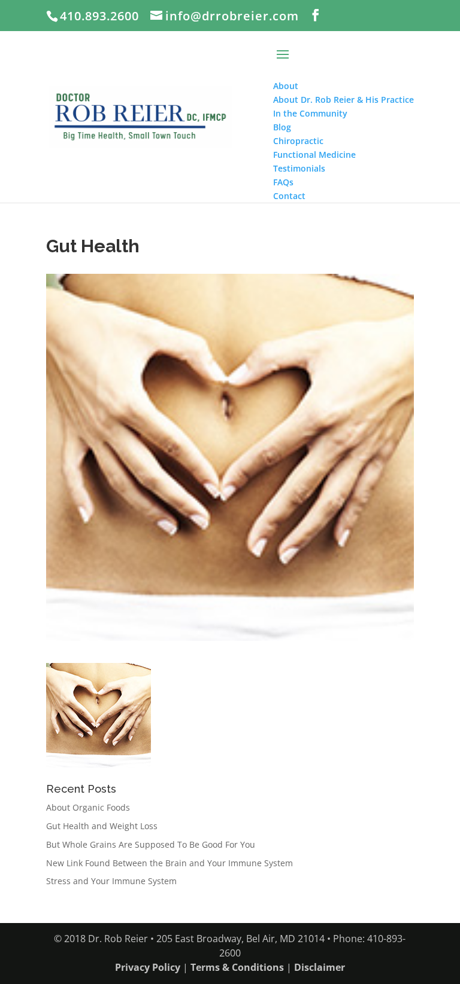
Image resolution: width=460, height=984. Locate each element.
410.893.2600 (99, 16)
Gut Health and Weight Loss (102, 826)
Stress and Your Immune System (111, 881)
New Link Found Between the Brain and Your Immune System (169, 863)
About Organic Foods (88, 807)
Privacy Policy (147, 967)
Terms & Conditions (237, 967)
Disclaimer (319, 967)
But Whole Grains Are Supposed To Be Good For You (150, 844)
